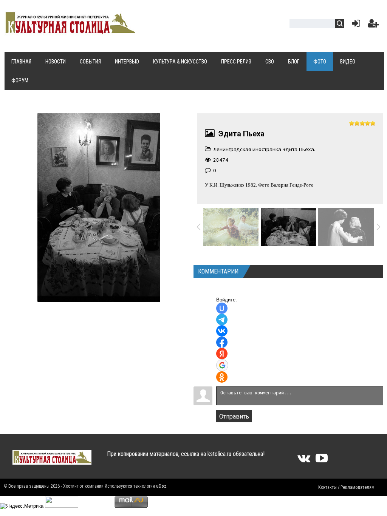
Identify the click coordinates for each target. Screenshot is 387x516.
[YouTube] (322, 460)
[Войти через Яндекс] (222, 353)
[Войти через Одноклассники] (222, 377)
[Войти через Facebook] (222, 342)
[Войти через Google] (222, 365)
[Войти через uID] (222, 308)
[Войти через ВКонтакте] (222, 331)
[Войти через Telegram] (222, 319)
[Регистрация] (373, 25)
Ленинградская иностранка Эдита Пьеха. (264, 149)
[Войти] (354, 25)
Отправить (234, 416)
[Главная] (69, 31)
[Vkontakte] (304, 460)
